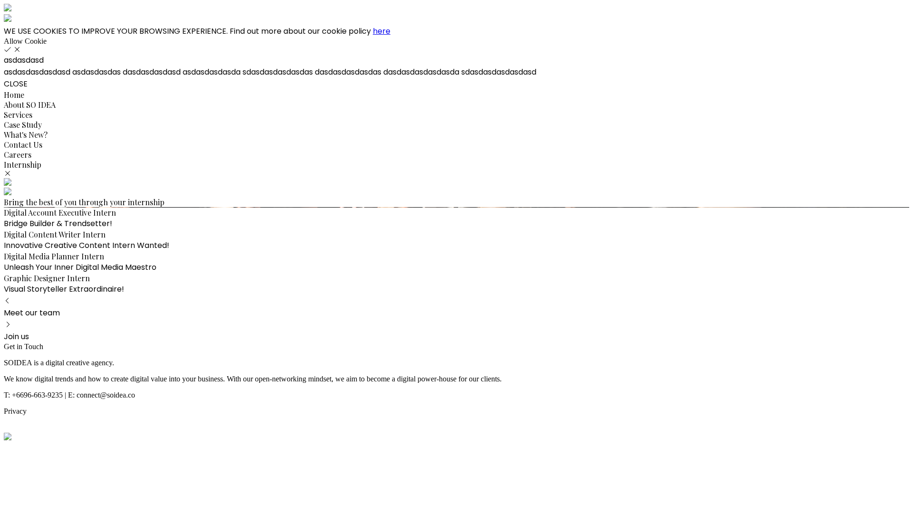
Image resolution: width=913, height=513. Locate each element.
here (381, 31)
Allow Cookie (25, 41)
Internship (22, 165)
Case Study (23, 125)
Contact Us (23, 145)
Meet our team (32, 312)
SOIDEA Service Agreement (47, 428)
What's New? (26, 135)
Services (18, 115)
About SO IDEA (30, 105)
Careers (17, 155)
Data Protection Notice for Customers (60, 420)
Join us (16, 336)
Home (14, 95)
